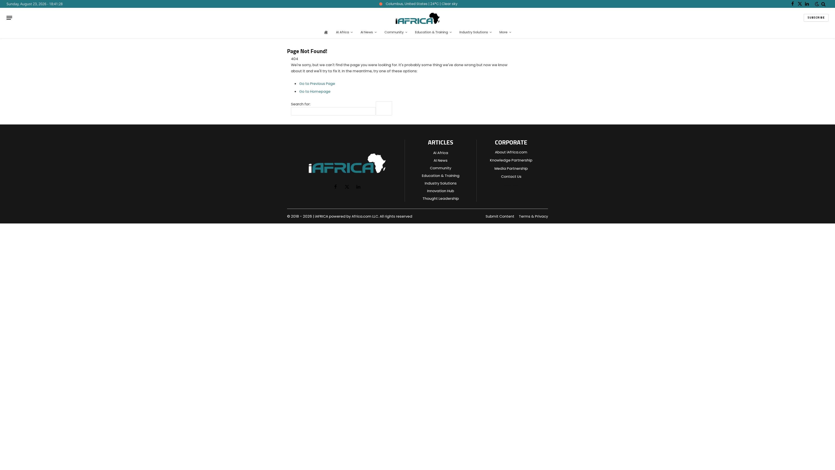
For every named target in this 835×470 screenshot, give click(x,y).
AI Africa (342, 32)
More (503, 32)
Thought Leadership (441, 198)
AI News (367, 32)
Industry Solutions (473, 32)
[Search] (823, 4)
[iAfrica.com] (417, 18)
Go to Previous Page (317, 83)
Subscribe (816, 17)
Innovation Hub (440, 190)
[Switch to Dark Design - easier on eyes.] (816, 4)
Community (394, 32)
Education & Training (431, 32)
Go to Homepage (315, 91)
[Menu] (9, 18)
